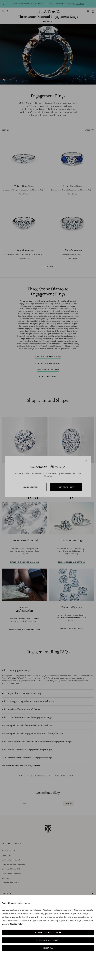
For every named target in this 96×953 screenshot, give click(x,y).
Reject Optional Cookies (47, 940)
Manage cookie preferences (48, 932)
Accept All (48, 948)
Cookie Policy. (17, 924)
